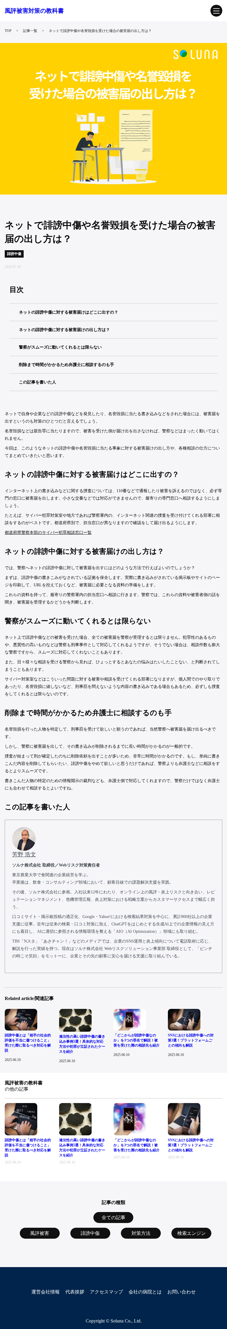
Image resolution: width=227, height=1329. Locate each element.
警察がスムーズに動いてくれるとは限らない (60, 347)
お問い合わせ (181, 1291)
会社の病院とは (145, 1291)
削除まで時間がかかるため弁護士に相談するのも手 (66, 364)
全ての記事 (113, 1217)
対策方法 (141, 1233)
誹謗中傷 (90, 1233)
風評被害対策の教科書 (34, 10)
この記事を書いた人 (37, 382)
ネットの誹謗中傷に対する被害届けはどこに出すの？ (68, 312)
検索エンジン (191, 1233)
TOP (8, 31)
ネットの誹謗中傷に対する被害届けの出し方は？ (64, 330)
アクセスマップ (106, 1291)
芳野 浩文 (24, 854)
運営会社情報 (45, 1291)
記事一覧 (30, 31)
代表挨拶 (74, 1291)
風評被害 (39, 1233)
